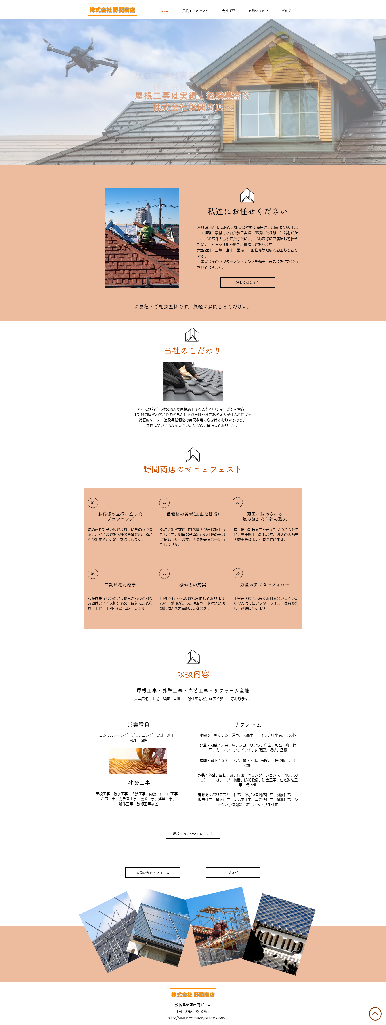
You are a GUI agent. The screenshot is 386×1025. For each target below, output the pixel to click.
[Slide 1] (189, 153)
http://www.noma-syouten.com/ (196, 1018)
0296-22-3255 (197, 1011)
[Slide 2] (193, 153)
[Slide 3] (197, 153)
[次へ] (362, 92)
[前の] (24, 92)
